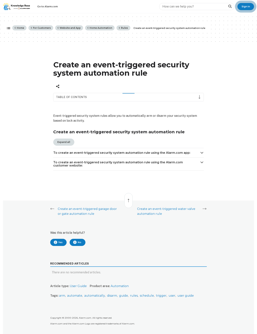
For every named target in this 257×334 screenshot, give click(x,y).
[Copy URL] (57, 86)
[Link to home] (16, 6)
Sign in (246, 6)
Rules (124, 27)
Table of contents (71, 97)
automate (74, 295)
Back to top (128, 198)
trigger (161, 295)
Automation (120, 286)
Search (229, 6)
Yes (60, 242)
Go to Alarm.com (47, 6)
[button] (128, 153)
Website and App (70, 27)
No (79, 242)
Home (20, 27)
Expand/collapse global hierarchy (7, 28)
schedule (147, 295)
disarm (112, 295)
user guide (185, 295)
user (172, 295)
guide (123, 295)
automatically (94, 295)
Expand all (63, 142)
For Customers (41, 27)
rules (134, 295)
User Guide (78, 286)
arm (62, 295)
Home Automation (100, 27)
